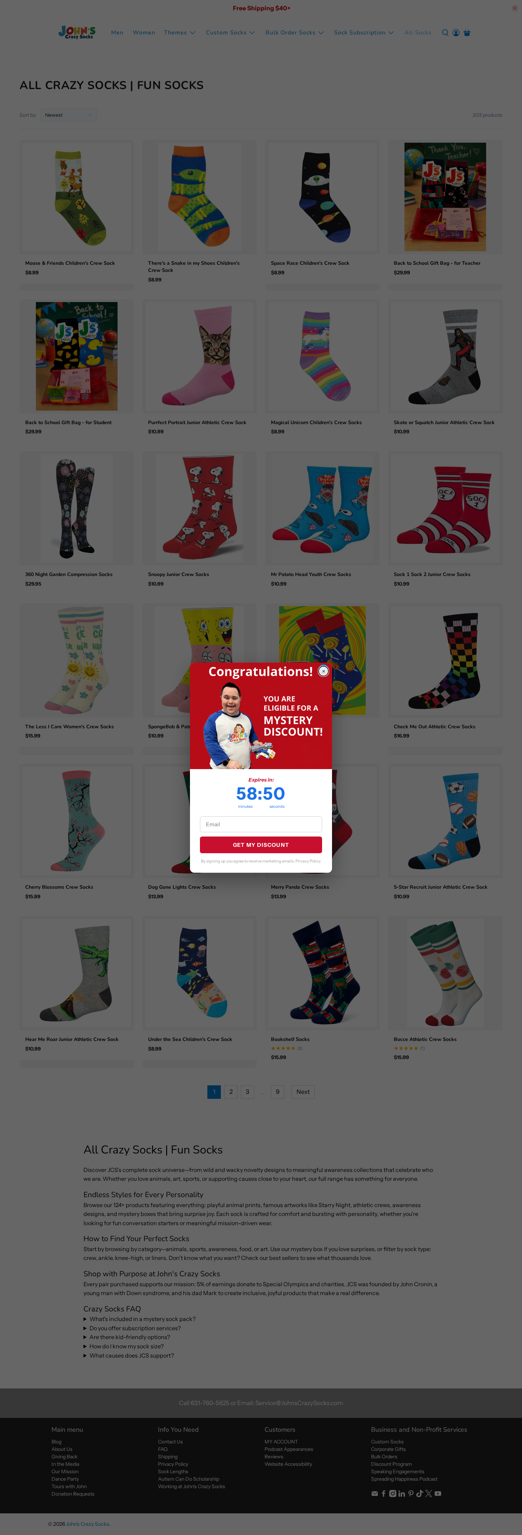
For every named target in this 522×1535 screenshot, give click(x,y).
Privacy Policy (307, 861)
